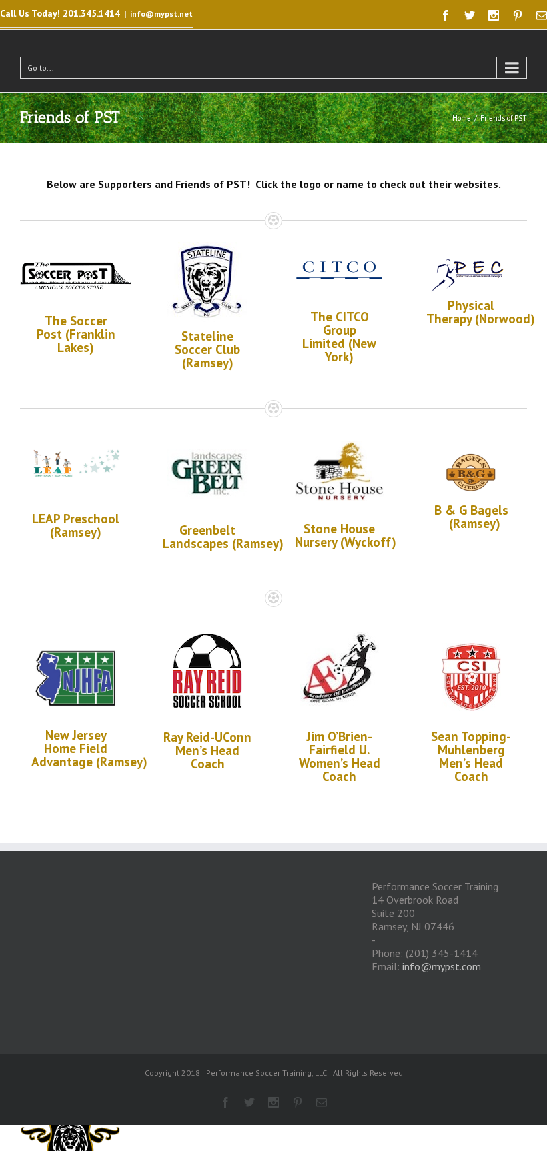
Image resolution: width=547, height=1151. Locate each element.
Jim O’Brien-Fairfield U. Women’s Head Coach (339, 756)
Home (461, 118)
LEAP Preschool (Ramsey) (75, 525)
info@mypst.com (441, 966)
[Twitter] (469, 15)
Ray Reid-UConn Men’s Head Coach (207, 750)
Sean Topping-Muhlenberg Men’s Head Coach (471, 756)
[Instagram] (493, 15)
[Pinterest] (517, 15)
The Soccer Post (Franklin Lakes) (76, 334)
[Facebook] (445, 15)
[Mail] (541, 15)
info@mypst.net (161, 14)
